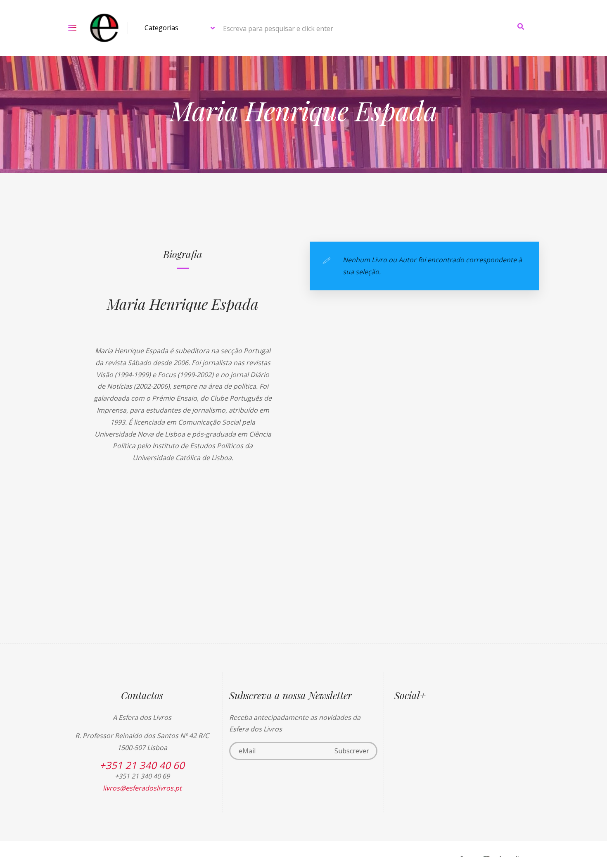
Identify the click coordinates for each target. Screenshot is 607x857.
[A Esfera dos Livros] (104, 27)
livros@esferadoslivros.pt (142, 788)
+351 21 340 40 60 (142, 765)
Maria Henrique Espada (182, 303)
